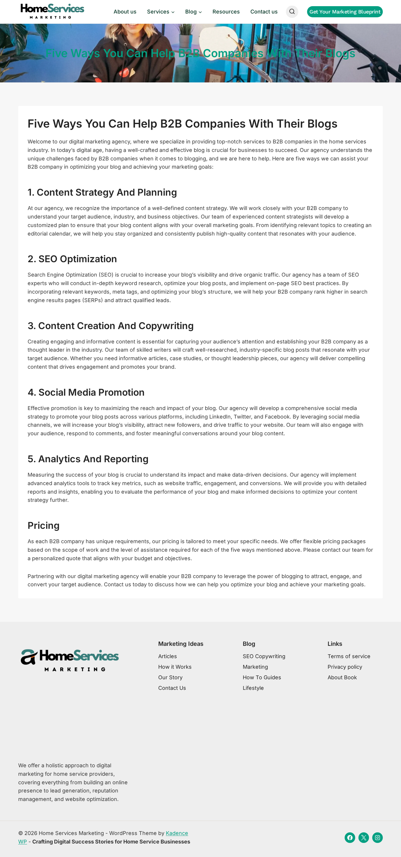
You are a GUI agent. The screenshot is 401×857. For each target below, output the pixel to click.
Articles (167, 656)
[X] (363, 837)
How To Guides (262, 677)
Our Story (170, 677)
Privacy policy (345, 667)
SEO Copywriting (264, 656)
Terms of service (349, 656)
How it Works (175, 667)
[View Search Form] (292, 12)
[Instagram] (377, 837)
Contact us (264, 12)
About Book (342, 677)
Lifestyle (253, 688)
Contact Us (172, 688)
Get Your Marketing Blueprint (344, 12)
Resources (226, 12)
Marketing (255, 667)
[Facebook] (350, 837)
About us (125, 12)
